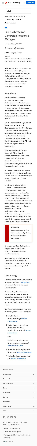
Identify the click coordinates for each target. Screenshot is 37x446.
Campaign (21, 16)
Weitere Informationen (15, 346)
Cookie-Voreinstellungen (12, 431)
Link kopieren (20, 48)
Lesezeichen (10, 48)
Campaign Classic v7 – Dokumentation (14, 21)
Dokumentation (10, 16)
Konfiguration (25, 282)
